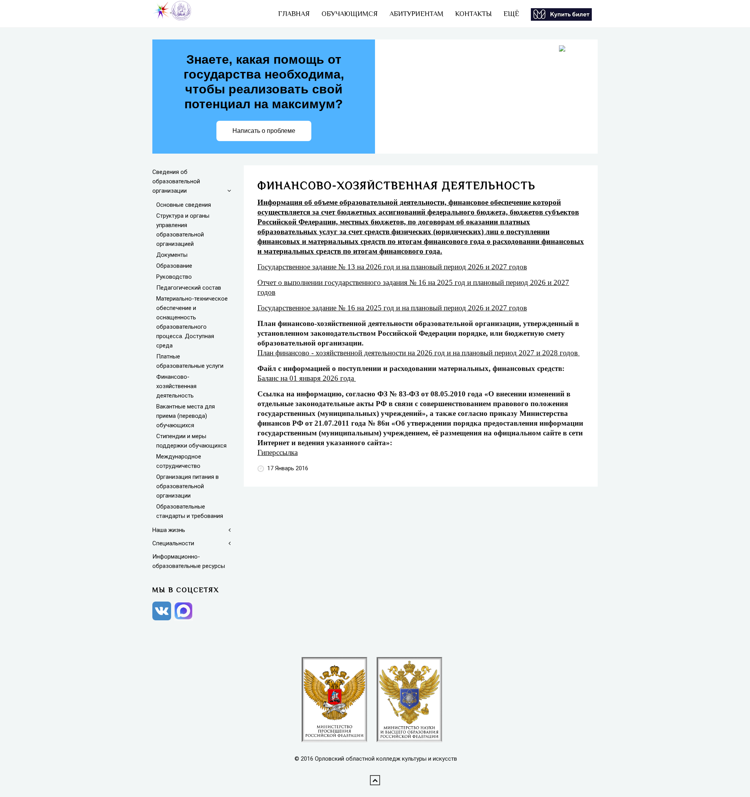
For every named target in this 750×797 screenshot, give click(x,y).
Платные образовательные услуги (189, 361)
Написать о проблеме (263, 130)
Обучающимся (349, 14)
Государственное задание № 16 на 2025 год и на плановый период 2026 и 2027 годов (392, 308)
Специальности (173, 543)
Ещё (511, 14)
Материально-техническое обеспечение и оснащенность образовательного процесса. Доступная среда (192, 322)
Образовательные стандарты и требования (189, 511)
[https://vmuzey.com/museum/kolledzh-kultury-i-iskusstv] (561, 13)
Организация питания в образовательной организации (187, 486)
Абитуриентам (416, 14)
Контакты (473, 14)
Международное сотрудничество (178, 461)
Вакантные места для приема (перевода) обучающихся (185, 416)
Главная (294, 14)
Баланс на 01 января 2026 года (306, 378)
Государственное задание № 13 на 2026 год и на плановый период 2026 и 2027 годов (392, 267)
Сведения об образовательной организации (176, 181)
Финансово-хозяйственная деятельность (176, 386)
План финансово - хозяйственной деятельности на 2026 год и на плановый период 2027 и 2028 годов (418, 353)
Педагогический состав (188, 287)
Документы (172, 254)
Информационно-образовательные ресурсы (188, 561)
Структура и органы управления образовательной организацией (182, 229)
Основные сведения (183, 204)
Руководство (174, 276)
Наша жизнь (168, 530)
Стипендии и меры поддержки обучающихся (191, 441)
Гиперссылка (277, 452)
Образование (174, 265)
